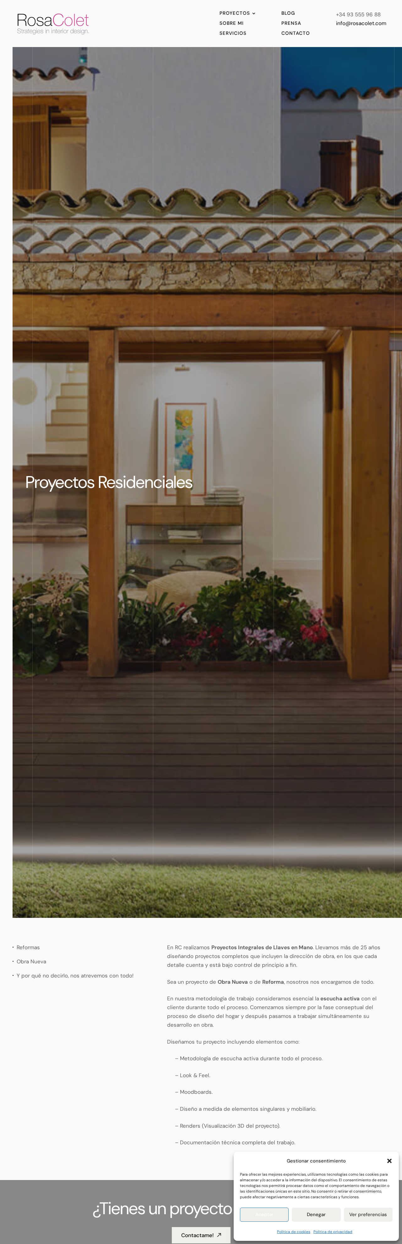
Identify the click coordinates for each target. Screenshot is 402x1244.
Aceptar (264, 1214)
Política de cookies (293, 1231)
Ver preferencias (368, 1214)
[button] (389, 1161)
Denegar (316, 1214)
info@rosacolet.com (361, 23)
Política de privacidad (332, 1231)
